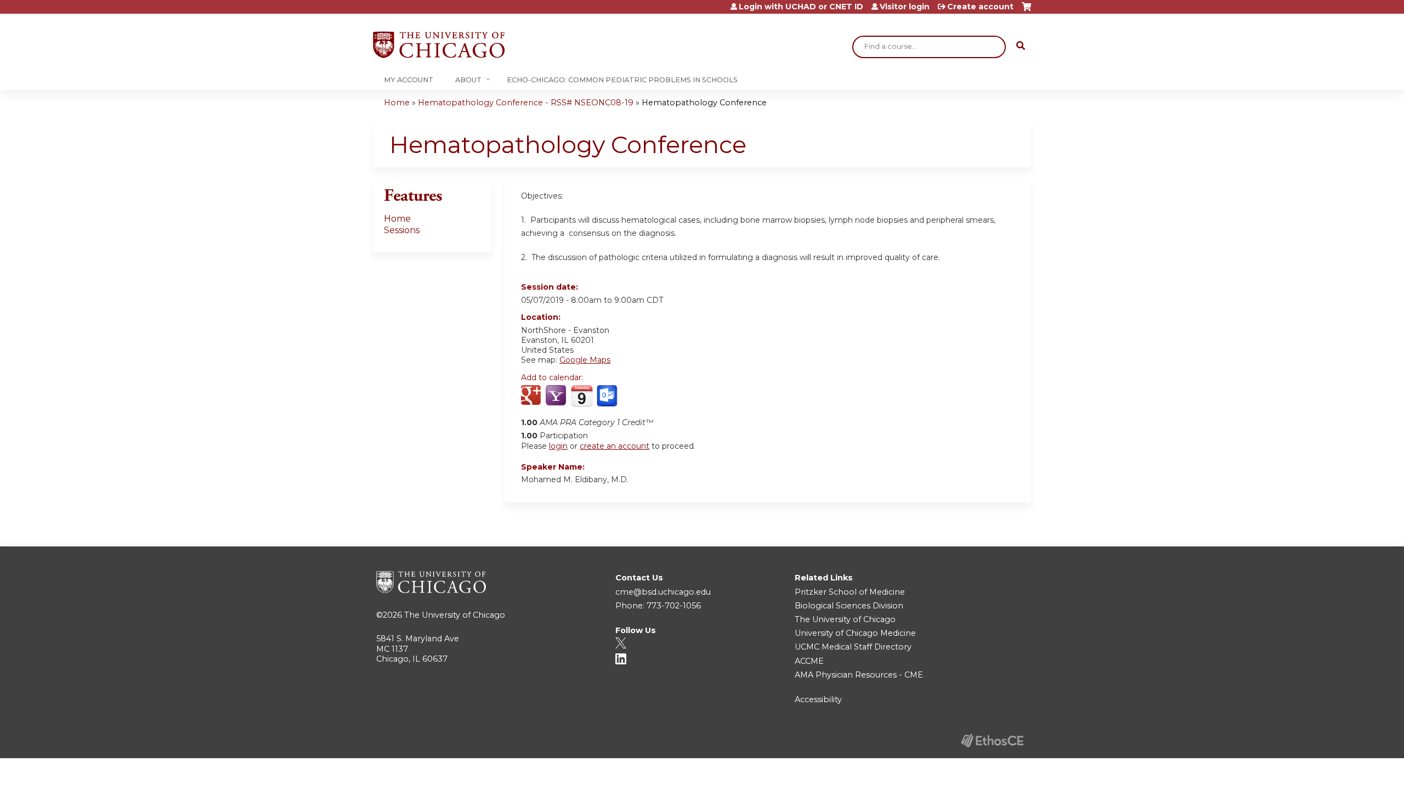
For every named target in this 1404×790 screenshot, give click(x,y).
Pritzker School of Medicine (850, 592)
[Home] (439, 45)
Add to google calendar (532, 396)
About (468, 80)
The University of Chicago (454, 615)
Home (397, 103)
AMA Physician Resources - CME (859, 675)
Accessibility (818, 699)
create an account (614, 446)
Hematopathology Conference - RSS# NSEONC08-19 (525, 103)
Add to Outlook (608, 396)
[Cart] (1026, 11)
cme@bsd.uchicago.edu (663, 592)
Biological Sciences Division (849, 606)
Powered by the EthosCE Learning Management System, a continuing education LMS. (992, 740)
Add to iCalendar (581, 396)
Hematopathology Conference (704, 103)
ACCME (809, 661)
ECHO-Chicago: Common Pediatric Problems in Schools (622, 80)
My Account (408, 80)
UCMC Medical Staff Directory (853, 647)
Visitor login (905, 6)
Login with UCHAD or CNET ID (801, 6)
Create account (980, 6)
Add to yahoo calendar (557, 396)
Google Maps (584, 360)
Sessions (402, 230)
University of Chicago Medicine (855, 633)
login (558, 446)
